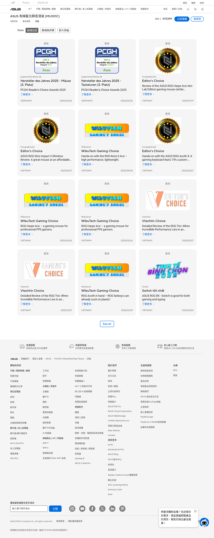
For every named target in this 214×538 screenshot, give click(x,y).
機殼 (45, 402)
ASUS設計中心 (115, 459)
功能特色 (14, 21)
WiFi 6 (45, 448)
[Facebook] (92, 508)
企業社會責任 (114, 391)
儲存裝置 (47, 422)
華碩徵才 (112, 402)
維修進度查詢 (147, 370)
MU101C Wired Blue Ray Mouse (69, 359)
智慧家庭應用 (81, 402)
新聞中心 (112, 396)
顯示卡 (46, 397)
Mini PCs (14, 458)
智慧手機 (14, 376)
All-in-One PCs (17, 443)
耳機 (77, 422)
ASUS (48, 359)
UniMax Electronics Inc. (119, 420)
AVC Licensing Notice (118, 485)
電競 (12, 417)
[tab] (32, 30)
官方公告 (112, 376)
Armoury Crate (115, 489)
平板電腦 (14, 381)
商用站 (111, 464)
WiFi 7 (45, 443)
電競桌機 (14, 453)
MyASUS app (147, 417)
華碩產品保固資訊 (149, 386)
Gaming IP (79, 458)
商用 (12, 402)
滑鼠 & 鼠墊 (80, 417)
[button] (193, 2)
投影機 (13, 438)
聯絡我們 (145, 391)
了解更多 (26, 94)
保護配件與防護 (82, 438)
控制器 (78, 454)
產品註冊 (145, 381)
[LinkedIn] (112, 508)
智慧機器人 (80, 381)
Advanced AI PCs (116, 449)
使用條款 (60, 521)
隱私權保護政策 (75, 521)
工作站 (46, 370)
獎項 (110, 381)
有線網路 (79, 376)
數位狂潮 (112, 480)
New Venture (114, 430)
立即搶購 (182, 19)
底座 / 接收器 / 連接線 (85, 448)
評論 (37, 21)
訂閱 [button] (55, 509)
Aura (110, 494)
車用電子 (112, 470)
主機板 (46, 391)
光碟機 (46, 417)
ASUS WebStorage (117, 416)
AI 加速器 (47, 433)
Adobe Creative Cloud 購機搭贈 (122, 475)
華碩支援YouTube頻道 (151, 402)
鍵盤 (77, 412)
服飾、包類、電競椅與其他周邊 (89, 433)
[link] (15, 9)
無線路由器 (48, 453)
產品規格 (26, 21)
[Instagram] (72, 508)
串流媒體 (79, 428)
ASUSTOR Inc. (114, 406)
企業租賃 (145, 407)
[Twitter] (102, 508)
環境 (185, 3)
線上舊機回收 (147, 412)
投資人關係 (113, 386)
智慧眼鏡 (47, 381)
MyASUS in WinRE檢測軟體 (153, 422)
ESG (175, 370)
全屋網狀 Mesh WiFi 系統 (54, 458)
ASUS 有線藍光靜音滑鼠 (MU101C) (35, 16)
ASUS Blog (113, 454)
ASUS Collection (82, 463)
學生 (12, 412)
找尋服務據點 (147, 376)
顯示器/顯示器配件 (18, 433)
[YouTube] (82, 508)
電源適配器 (80, 443)
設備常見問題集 (148, 427)
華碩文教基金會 (115, 426)
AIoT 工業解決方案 (83, 386)
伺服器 (78, 396)
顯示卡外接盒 (49, 428)
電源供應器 (48, 412)
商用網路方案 (81, 370)
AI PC (110, 445)
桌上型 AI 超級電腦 (83, 391)
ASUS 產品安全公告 (150, 396)
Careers (111, 435)
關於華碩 (112, 370)
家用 (12, 397)
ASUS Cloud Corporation (120, 411)
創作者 (13, 407)
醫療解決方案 (16, 386)
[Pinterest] (122, 508)
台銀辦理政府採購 (18, 423)
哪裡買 (197, 19)
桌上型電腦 (15, 448)
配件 (45, 376)
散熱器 (46, 407)
